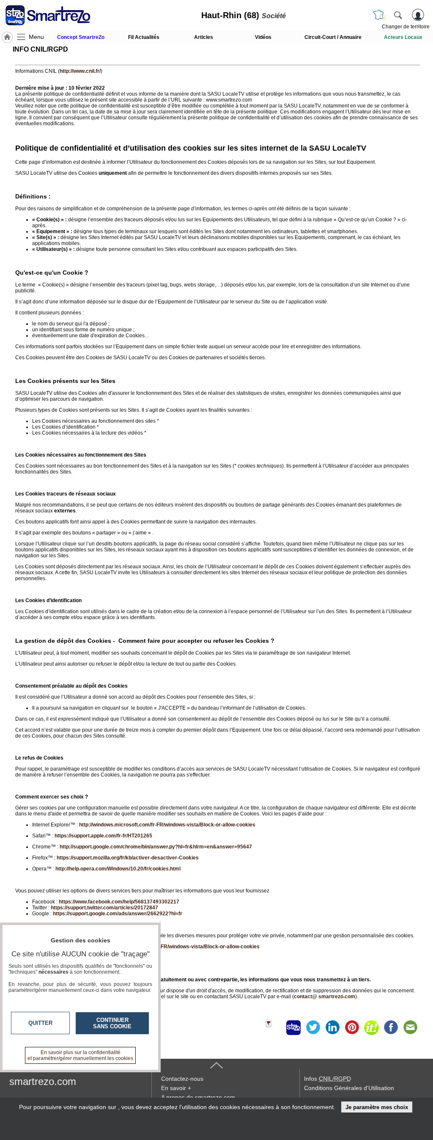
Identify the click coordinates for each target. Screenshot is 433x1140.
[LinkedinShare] (332, 1027)
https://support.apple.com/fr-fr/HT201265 (103, 836)
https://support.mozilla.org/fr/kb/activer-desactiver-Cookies (128, 858)
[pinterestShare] (351, 1027)
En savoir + (176, 1088)
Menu (36, 36)
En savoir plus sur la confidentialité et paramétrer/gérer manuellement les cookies (80, 1055)
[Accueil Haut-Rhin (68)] (7, 37)
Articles (203, 37)
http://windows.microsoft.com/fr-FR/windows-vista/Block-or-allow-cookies (167, 825)
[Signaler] (274, 1027)
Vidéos (263, 37)
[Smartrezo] (58, 15)
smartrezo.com (42, 1081)
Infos (327, 1078)
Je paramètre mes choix (376, 1107)
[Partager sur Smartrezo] (293, 1027)
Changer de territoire (406, 27)
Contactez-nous (182, 1078)
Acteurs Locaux (403, 37)
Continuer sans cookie (112, 1023)
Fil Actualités (143, 37)
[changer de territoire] (379, 14)
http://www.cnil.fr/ (80, 71)
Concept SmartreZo (80, 37)
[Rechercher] (398, 14)
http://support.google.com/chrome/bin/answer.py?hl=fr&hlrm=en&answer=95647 (156, 847)
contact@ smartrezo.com (324, 997)
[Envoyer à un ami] (410, 1027)
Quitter (40, 1023)
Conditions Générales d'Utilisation (349, 1088)
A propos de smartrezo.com (198, 1097)
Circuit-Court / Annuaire (333, 37)
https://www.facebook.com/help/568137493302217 (119, 902)
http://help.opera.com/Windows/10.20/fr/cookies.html (118, 869)
